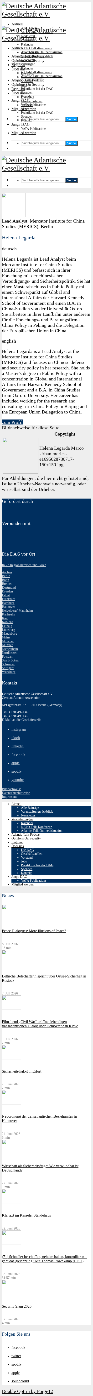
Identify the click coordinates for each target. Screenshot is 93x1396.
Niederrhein (10, 649)
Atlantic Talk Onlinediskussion (41, 52)
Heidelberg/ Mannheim (17, 610)
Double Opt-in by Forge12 (27, 1391)
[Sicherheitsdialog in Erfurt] (11, 1058)
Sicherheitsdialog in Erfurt (21, 1071)
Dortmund (9, 587)
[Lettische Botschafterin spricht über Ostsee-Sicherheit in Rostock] (11, 963)
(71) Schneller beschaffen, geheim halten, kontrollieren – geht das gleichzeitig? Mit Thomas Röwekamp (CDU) (44, 1259)
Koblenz (7, 622)
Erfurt (6, 595)
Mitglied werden (23, 133)
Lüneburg (8, 630)
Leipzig (7, 626)
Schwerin (8, 664)
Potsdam (7, 656)
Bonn (5, 580)
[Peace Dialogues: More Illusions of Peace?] (11, 918)
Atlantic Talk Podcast (27, 80)
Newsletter (28, 60)
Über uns (18, 93)
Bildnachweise (11, 789)
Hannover (8, 607)
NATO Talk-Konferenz (36, 48)
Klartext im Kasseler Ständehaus (26, 1215)
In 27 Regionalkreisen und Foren (24, 565)
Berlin (6, 576)
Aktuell (17, 24)
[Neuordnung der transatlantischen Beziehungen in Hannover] (11, 1103)
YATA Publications (33, 105)
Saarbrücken (10, 660)
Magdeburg (9, 633)
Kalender (27, 44)
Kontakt (26, 120)
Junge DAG (20, 100)
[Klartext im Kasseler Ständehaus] (11, 1202)
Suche (71, 119)
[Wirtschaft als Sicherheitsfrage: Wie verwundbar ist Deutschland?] (11, 1153)
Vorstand (27, 105)
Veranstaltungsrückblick (37, 56)
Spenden (26, 92)
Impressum (9, 797)
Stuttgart (8, 668)
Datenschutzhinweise (16, 793)
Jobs (24, 109)
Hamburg (8, 603)
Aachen (7, 572)
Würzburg (9, 672)
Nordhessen (9, 653)
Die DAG (27, 97)
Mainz (6, 637)
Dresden (7, 591)
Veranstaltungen (23, 64)
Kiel (5, 618)
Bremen (7, 584)
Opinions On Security (27, 84)
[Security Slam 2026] (11, 1293)
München (8, 641)
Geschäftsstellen (31, 101)
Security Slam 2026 (16, 1306)
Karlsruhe (8, 614)
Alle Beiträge (30, 52)
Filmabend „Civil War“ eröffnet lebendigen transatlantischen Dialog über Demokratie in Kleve (40, 1024)
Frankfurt (8, 599)
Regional (18, 89)
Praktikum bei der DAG (37, 89)
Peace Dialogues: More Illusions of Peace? (34, 931)
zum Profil (12, 422)
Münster (7, 645)
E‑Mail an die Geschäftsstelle (21, 720)
